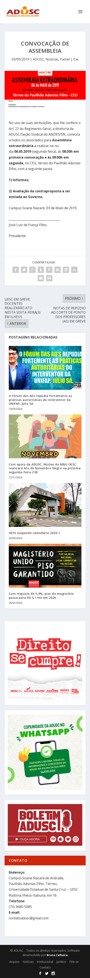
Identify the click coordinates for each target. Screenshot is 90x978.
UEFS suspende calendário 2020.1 (34, 533)
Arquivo (14, 962)
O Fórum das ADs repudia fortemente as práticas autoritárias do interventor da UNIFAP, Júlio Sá (40, 399)
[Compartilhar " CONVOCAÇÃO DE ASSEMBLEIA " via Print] (49, 278)
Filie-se (74, 962)
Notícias (52, 59)
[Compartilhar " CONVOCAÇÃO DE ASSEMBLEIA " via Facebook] (16, 270)
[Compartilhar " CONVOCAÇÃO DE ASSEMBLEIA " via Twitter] (24, 270)
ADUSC (38, 59)
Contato (45, 967)
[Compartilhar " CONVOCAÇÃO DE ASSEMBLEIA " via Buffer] (66, 270)
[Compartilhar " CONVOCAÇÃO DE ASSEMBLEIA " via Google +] (32, 270)
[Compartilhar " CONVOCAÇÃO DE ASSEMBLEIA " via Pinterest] (49, 270)
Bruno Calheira (57, 955)
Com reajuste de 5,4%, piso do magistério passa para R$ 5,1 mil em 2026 (41, 595)
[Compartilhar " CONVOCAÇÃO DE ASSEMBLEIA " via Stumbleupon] (74, 270)
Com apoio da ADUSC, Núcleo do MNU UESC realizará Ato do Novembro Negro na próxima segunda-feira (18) (45, 468)
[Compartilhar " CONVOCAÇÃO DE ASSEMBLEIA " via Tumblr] (41, 270)
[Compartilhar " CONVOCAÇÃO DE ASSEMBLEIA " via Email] (41, 278)
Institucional (45, 962)
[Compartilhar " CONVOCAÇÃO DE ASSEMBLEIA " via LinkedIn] (57, 270)
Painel (65, 59)
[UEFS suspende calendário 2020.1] (45, 505)
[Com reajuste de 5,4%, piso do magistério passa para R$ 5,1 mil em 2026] (45, 566)
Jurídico (61, 962)
